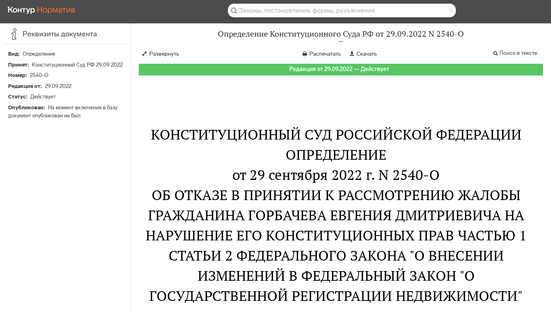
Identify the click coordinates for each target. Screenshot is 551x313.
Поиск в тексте (518, 53)
